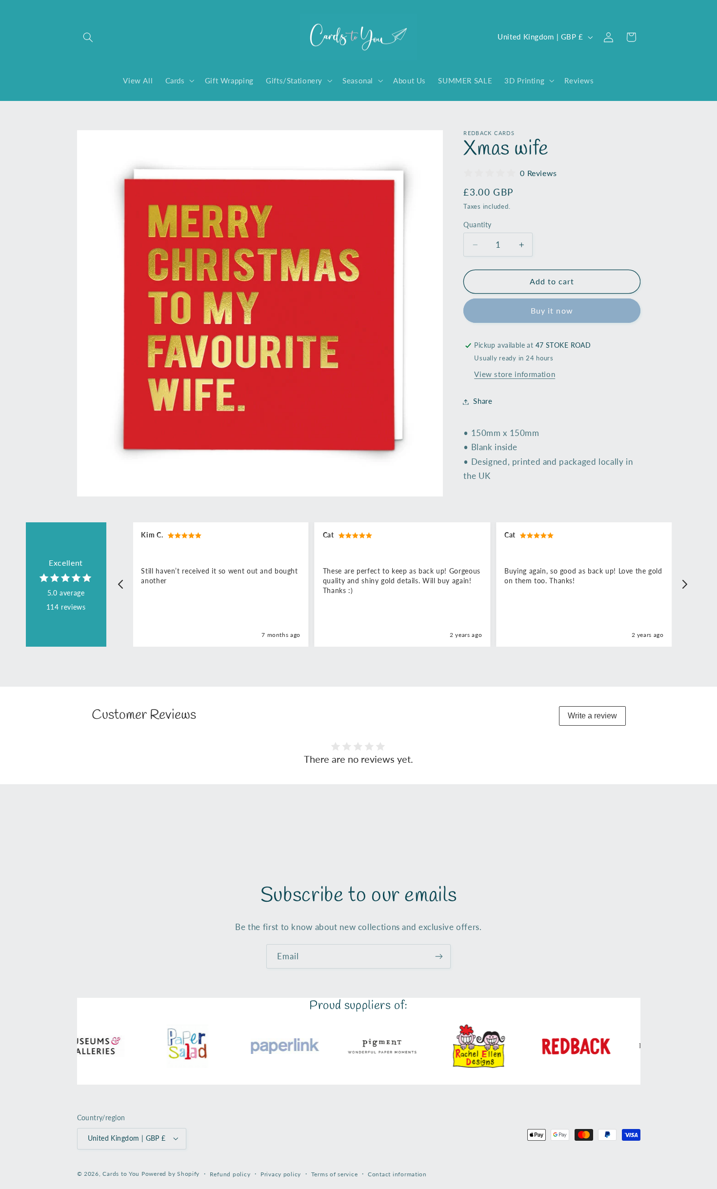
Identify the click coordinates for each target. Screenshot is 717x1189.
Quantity (477, 225)
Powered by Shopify (170, 1173)
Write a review (592, 716)
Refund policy (230, 1174)
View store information (514, 374)
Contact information (397, 1174)
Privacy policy (280, 1174)
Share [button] (482, 401)
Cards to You (120, 1173)
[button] (88, 37)
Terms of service (334, 1174)
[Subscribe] (439, 956)
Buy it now (552, 311)
